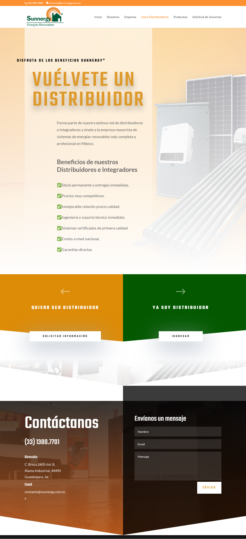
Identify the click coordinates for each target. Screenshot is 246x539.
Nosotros (113, 17)
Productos (180, 17)
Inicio (98, 17)
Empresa (130, 17)
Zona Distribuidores (155, 17)
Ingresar (181, 336)
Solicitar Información (65, 336)
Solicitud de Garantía (206, 17)
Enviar (209, 487)
